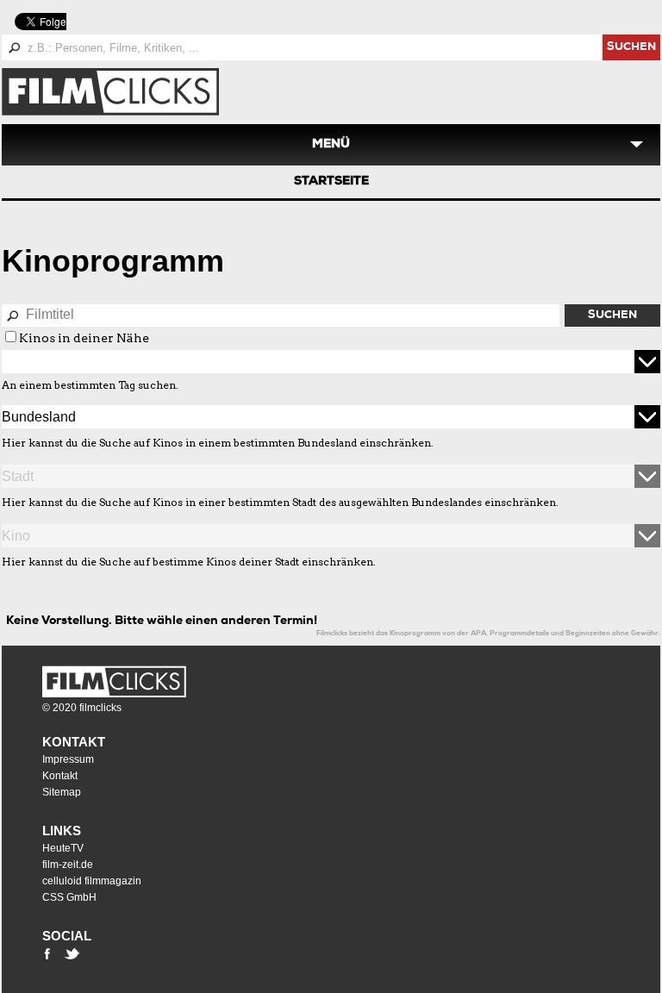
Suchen (612, 316)
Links (61, 830)
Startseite (331, 182)
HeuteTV (63, 848)
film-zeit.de (67, 865)
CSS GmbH (69, 897)
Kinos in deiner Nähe (84, 338)
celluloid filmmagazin (91, 881)
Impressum (68, 759)
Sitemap (61, 792)
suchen (631, 47)
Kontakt (73, 741)
